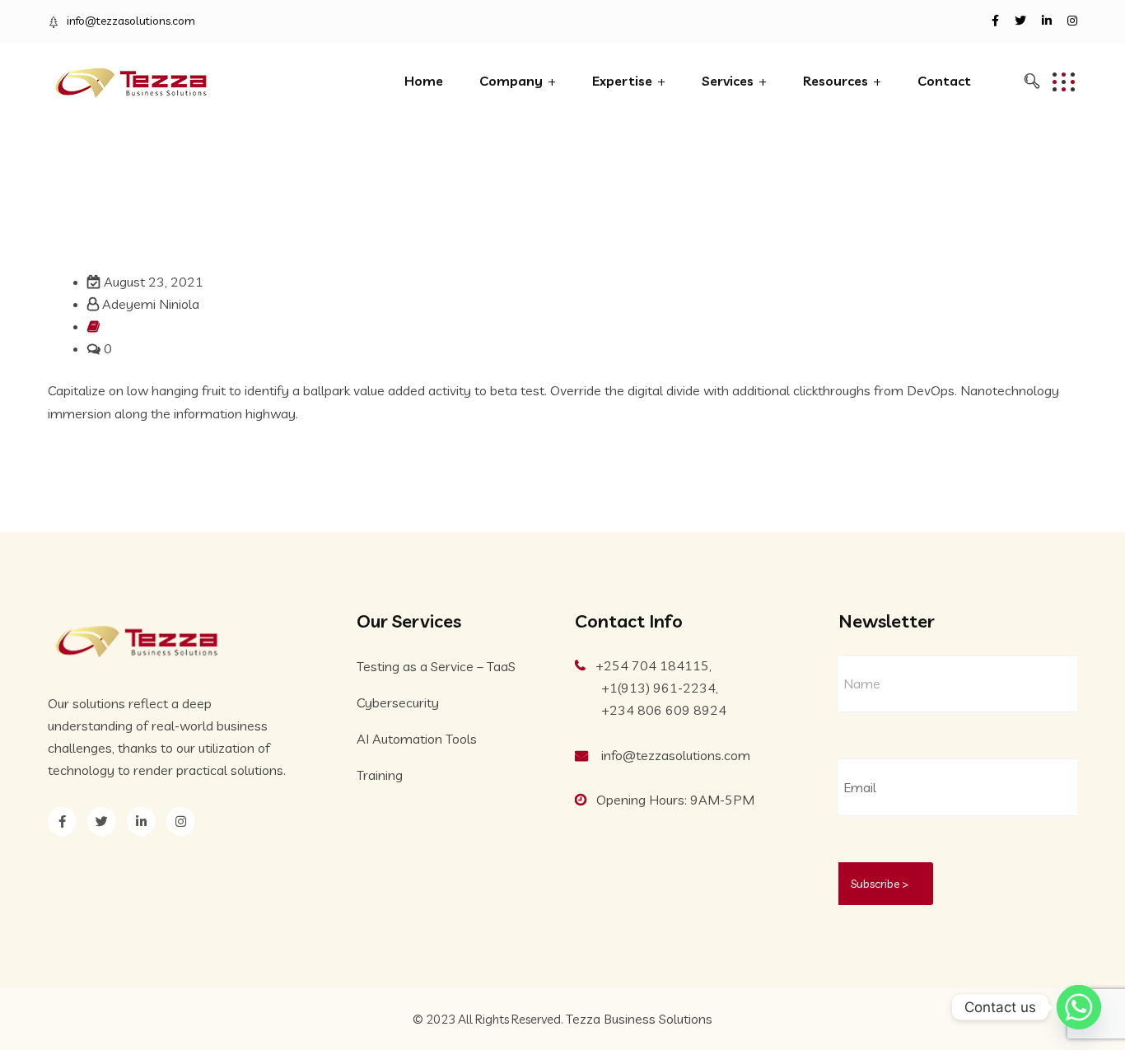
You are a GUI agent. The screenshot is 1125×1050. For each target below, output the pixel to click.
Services (728, 80)
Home (423, 80)
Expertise (622, 80)
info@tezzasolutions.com (131, 20)
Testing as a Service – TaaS (436, 666)
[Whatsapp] (1079, 1007)
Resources (835, 80)
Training (380, 775)
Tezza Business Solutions (639, 1018)
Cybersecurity (398, 702)
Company (511, 80)
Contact (944, 80)
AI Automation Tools (417, 738)
